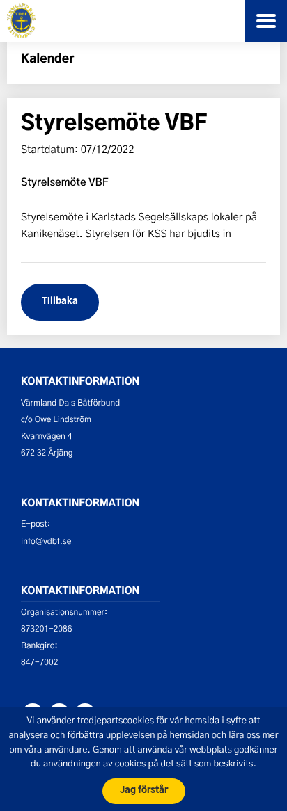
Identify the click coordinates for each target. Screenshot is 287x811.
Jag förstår (144, 790)
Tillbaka (60, 301)
